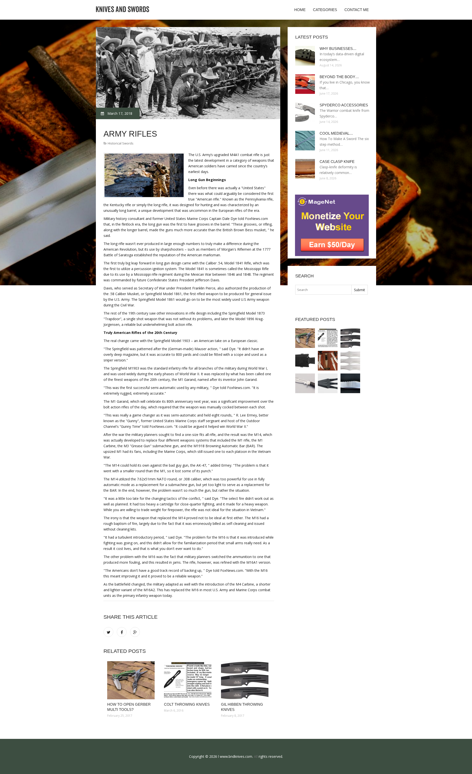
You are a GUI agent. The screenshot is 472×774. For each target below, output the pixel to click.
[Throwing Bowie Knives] (350, 383)
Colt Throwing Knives (187, 704)
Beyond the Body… (339, 77)
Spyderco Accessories (344, 105)
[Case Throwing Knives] (328, 361)
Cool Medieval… (336, 133)
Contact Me (356, 10)
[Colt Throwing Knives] (188, 680)
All (256, 756)
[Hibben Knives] (305, 383)
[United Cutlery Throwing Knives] (328, 383)
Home (300, 10)
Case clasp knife (337, 161)
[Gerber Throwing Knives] (305, 361)
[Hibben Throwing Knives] (350, 361)
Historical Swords (120, 143)
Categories (325, 10)
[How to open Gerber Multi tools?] (132, 680)
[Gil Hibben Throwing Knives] (245, 680)
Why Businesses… (338, 48)
